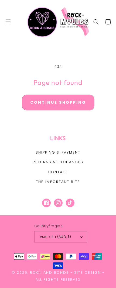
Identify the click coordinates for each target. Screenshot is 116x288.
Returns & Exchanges (58, 162)
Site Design (87, 272)
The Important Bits (58, 181)
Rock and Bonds (49, 272)
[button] (8, 22)
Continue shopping (58, 102)
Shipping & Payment (58, 152)
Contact (58, 172)
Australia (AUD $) (55, 236)
